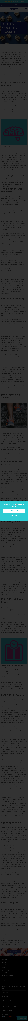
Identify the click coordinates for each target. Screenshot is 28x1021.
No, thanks (14, 515)
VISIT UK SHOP (14, 511)
